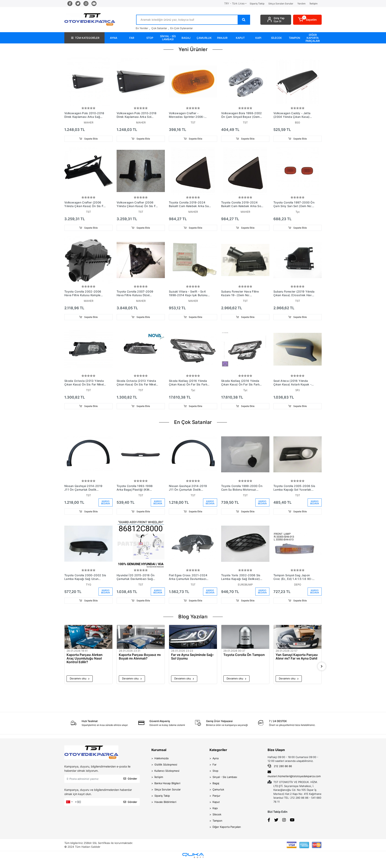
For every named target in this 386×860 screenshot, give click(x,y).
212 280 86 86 (282, 766)
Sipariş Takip (257, 3)
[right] (321, 666)
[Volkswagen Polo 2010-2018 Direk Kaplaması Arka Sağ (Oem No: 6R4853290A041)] (88, 82)
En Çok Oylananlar (181, 28)
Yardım (301, 3)
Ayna (216, 758)
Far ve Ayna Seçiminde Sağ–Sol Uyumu (192, 656)
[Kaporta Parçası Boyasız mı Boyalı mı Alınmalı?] (141, 637)
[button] (307, 20)
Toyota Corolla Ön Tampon (244, 655)
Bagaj (216, 783)
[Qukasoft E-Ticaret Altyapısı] (193, 855)
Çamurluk (218, 789)
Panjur (216, 795)
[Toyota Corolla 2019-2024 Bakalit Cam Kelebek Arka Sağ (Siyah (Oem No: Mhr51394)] (193, 171)
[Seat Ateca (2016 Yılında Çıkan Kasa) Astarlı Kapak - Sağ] (297, 349)
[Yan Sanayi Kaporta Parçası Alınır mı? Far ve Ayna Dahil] (297, 637)
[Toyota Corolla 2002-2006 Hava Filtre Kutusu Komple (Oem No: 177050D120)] (88, 260)
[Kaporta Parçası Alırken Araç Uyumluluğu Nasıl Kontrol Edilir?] (88, 637)
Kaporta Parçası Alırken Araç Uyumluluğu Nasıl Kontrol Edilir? (85, 658)
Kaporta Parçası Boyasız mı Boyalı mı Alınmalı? (140, 656)
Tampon (217, 820)
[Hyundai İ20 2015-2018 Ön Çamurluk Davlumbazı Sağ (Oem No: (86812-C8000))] (141, 544)
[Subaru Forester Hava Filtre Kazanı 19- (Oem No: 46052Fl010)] (245, 260)
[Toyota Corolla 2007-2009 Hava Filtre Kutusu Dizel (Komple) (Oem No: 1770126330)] (141, 260)
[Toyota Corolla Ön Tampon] (245, 637)
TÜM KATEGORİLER (87, 37)
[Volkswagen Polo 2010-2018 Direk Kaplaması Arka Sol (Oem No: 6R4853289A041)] (141, 82)
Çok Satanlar (159, 28)
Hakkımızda (161, 758)
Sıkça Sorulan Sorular (280, 3)
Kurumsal (158, 750)
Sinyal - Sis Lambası (225, 777)
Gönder (132, 778)
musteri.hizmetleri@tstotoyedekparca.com (294, 776)
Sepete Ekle (91, 138)
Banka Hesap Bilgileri (167, 783)
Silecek (217, 814)
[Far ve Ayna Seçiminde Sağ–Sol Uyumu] (193, 637)
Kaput (216, 801)
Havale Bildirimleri (165, 801)
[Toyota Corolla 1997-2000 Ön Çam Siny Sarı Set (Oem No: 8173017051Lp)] (297, 171)
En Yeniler (142, 28)
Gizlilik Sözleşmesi (165, 764)
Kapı (215, 808)
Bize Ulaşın (276, 750)
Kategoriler (218, 750)
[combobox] (69, 802)
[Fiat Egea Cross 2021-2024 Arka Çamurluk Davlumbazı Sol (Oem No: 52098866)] (193, 544)
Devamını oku (78, 678)
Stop (215, 770)
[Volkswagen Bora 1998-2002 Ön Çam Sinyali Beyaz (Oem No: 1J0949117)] (245, 82)
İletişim (314, 3)
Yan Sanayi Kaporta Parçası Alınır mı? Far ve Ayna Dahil (297, 656)
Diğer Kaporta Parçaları (227, 826)
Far (215, 764)
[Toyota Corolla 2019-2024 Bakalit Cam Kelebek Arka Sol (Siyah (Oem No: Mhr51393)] (245, 171)
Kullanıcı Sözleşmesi (166, 770)
